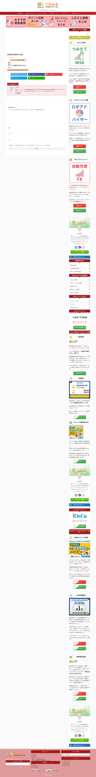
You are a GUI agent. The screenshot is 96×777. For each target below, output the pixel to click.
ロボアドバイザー (67, 762)
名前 (9, 127)
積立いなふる (34, 764)
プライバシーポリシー (35, 757)
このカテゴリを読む (79, 327)
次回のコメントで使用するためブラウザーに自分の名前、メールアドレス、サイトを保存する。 (30, 145)
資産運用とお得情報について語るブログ (13, 759)
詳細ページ (79, 87)
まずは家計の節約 (74, 268)
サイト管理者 (34, 755)
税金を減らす (73, 265)
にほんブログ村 (55, 770)
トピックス (65, 13)
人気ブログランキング (41, 770)
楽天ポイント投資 (74, 289)
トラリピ (72, 304)
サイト (9, 139)
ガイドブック (76, 13)
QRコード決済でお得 (75, 271)
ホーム (32, 754)
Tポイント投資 (74, 292)
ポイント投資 (43, 13)
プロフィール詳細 (79, 252)
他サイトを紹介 (34, 767)
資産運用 (20, 13)
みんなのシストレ (74, 307)
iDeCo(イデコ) (74, 286)
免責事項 (33, 756)
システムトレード (31, 13)
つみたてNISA (73, 279)
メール (10, 133)
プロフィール (54, 13)
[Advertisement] (36, 40)
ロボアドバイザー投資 (75, 283)
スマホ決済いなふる (35, 766)
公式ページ (79, 91)
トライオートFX (74, 301)
